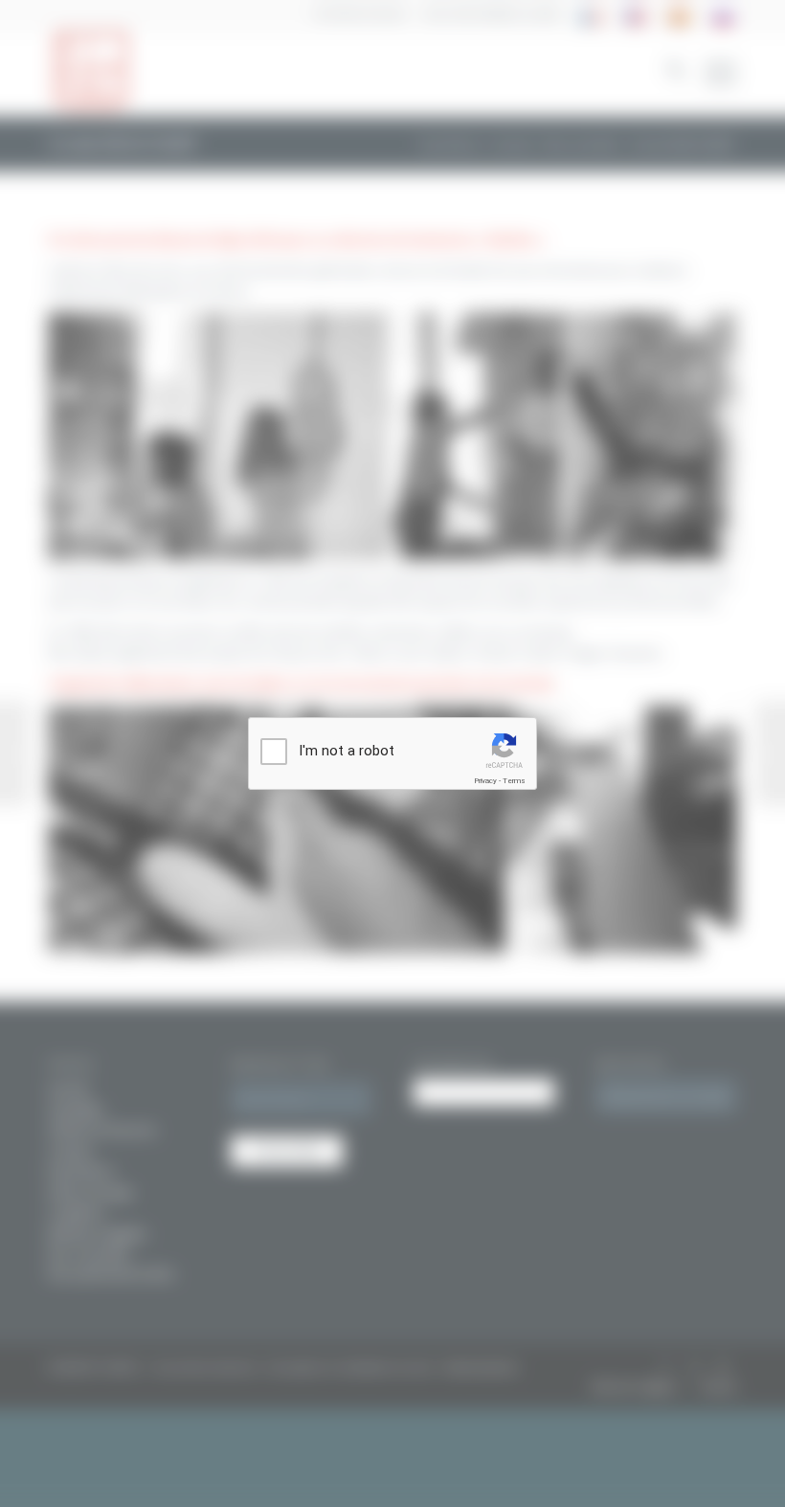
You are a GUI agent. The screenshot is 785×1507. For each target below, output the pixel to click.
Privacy (485, 780)
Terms (514, 780)
